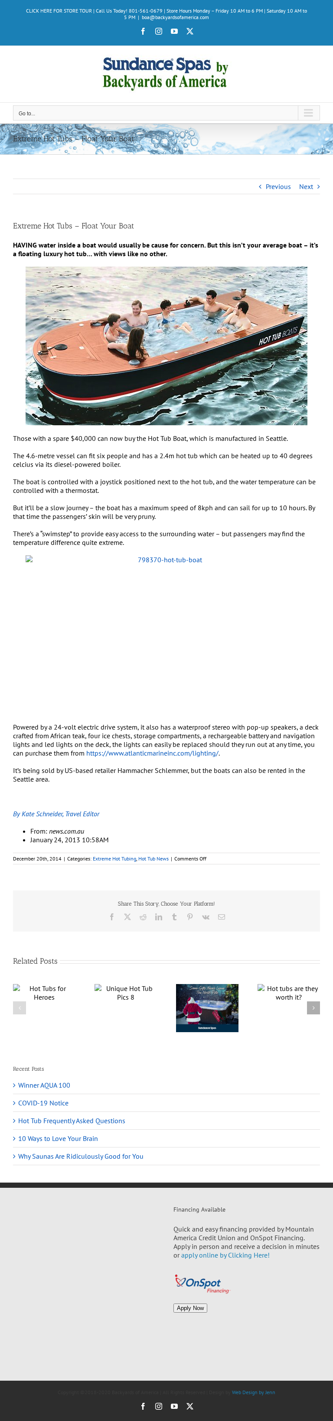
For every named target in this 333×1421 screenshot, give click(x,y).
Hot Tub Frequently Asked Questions (71, 1120)
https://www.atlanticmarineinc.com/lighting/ (152, 753)
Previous (278, 186)
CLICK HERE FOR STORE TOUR (59, 10)
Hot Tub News (153, 858)
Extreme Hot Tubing (114, 858)
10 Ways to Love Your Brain (58, 1138)
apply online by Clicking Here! (225, 1255)
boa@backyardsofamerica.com (175, 17)
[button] (19, 1007)
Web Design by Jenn (253, 1392)
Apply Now (190, 1308)
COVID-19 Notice (43, 1102)
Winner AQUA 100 (44, 1085)
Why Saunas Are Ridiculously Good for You (81, 1156)
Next (306, 186)
